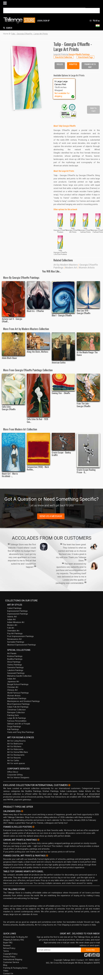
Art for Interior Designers (18, 777)
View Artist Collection (63, 57)
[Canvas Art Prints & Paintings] (38, 840)
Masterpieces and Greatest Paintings (23, 701)
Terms (6, 951)
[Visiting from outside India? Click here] (69, 785)
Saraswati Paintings (16, 673)
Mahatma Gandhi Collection (19, 676)
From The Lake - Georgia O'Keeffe (83, 404)
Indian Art (11, 619)
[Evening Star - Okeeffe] (63, 382)
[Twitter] (86, 956)
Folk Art (10, 628)
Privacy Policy (9, 956)
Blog (5, 965)
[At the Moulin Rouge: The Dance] (88, 341)
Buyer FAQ (7, 942)
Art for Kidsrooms (15, 749)
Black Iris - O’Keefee (35, 311)
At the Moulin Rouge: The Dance (87, 353)
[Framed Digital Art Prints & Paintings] (47, 856)
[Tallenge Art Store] (20, 20)
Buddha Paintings (14, 659)
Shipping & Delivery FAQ (13, 940)
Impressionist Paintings (17, 614)
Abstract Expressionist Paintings (21, 645)
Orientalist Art (13, 630)
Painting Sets (13, 715)
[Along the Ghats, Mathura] (38, 340)
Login (39, 20)
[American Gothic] (63, 346)
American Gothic (59, 362)
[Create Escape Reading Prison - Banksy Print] (88, 450)
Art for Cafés (13, 760)
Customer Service (11, 962)
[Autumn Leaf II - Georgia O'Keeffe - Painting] (13, 299)
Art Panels (11, 653)
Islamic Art (12, 616)
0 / (94, 20)
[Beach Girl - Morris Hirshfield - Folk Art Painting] (13, 452)
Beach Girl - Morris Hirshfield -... (10, 475)
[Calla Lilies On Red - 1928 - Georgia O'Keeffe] (38, 395)
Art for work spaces (16, 763)
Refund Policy (9, 948)
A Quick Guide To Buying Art (15, 937)
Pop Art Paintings (15, 633)
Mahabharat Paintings (16, 698)
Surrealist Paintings (15, 642)
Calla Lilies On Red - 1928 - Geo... (38, 420)
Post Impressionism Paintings (20, 636)
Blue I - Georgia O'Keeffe (62, 315)
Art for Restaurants (15, 755)
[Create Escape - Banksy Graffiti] (63, 441)
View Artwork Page (85, 57)
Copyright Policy (10, 954)
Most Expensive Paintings (18, 704)
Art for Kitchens (14, 746)
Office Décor (12, 772)
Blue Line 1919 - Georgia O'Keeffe (83, 311)
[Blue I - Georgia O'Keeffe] (63, 297)
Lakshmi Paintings (15, 670)
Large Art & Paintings (16, 718)
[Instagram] (94, 956)
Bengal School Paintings (17, 684)
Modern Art (71, 267)
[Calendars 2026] (22, 811)
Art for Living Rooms (16, 741)
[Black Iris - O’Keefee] (38, 295)
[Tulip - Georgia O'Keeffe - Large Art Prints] (26, 75)
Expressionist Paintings (17, 611)
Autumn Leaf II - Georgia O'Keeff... (12, 320)
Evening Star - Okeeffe (61, 393)
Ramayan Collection (16, 712)
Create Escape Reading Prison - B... (86, 471)
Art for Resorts (14, 758)
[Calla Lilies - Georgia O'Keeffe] (13, 389)
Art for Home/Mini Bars (17, 752)
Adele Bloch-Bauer (9, 358)
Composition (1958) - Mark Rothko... (38, 468)
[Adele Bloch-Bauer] (13, 344)
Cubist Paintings (14, 608)
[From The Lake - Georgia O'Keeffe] (88, 387)
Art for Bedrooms (15, 743)
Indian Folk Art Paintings (17, 707)
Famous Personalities (16, 721)
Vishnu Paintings (14, 664)
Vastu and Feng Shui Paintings (20, 732)
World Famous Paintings (18, 693)
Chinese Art (12, 690)
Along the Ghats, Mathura (37, 351)
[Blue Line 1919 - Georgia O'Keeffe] (88, 294)
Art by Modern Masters (66, 264)
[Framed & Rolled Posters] (33, 827)
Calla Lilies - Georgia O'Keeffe (8, 408)
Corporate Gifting (15, 775)
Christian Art (12, 687)
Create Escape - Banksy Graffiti (61, 453)
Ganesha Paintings (15, 667)
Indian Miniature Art (15, 622)
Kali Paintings (13, 729)
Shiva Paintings (14, 662)
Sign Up (46, 20)
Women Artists (87, 267)
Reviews (6, 945)
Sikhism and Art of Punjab (18, 724)
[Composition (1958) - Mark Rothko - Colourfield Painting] (38, 449)
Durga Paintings (14, 726)
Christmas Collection (16, 709)
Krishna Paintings (14, 656)
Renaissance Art (14, 639)
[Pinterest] (98, 956)
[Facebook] (90, 956)
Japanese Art (13, 681)
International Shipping (12, 959)
